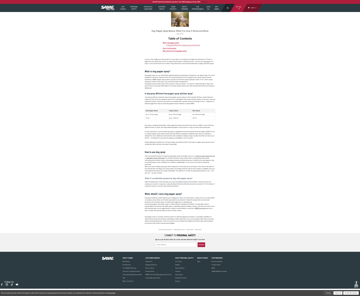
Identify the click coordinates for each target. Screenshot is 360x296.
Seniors (177, 281)
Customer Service (152, 258)
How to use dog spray (169, 48)
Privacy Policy (149, 271)
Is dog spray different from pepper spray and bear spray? (183, 45)
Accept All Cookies (351, 293)
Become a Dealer (217, 261)
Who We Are (126, 261)
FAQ (124, 278)
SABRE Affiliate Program (219, 271)
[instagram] (7, 284)
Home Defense (179, 268)
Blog (198, 261)
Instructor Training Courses (131, 271)
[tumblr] (12, 284)
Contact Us (148, 261)
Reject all (338, 293)
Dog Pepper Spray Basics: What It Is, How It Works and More (180, 31)
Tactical (177, 271)
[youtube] (17, 284)
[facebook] (2, 284)
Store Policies (149, 268)
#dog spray (198, 229)
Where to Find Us (128, 281)
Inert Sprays (179, 274)
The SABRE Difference (129, 268)
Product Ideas (216, 265)
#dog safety (190, 229)
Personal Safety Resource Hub (132, 274)
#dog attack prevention (165, 229)
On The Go (178, 261)
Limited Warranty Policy (152, 278)
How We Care (127, 265)
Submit (201, 244)
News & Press (202, 258)
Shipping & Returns (151, 265)
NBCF (213, 268)
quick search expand (228, 8)
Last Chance (123, 8)
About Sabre (128, 258)
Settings (328, 293)
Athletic (177, 265)
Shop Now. (204, 2)
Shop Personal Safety (184, 258)
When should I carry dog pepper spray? (175, 51)
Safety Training (184, 8)
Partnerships (217, 258)
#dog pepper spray (179, 229)
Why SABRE (216, 8)
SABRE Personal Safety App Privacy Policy (158, 274)
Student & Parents (181, 278)
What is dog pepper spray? (171, 43)
